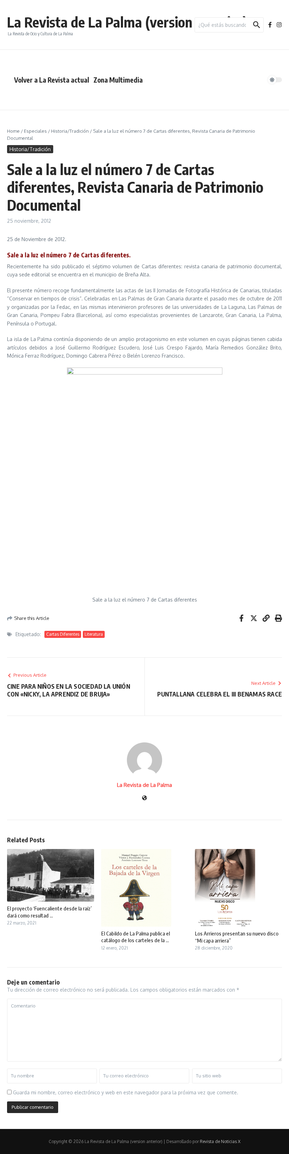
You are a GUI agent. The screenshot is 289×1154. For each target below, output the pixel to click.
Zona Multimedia (118, 80)
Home (13, 131)
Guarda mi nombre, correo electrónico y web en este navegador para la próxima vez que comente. (125, 1092)
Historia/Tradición (70, 131)
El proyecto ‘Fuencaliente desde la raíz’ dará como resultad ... (49, 912)
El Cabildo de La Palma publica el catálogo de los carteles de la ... (135, 937)
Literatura (94, 634)
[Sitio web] (144, 798)
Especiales (35, 131)
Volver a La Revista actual (51, 80)
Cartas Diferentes (62, 634)
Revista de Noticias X (220, 1141)
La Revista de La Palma (144, 785)
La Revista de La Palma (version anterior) (127, 22)
